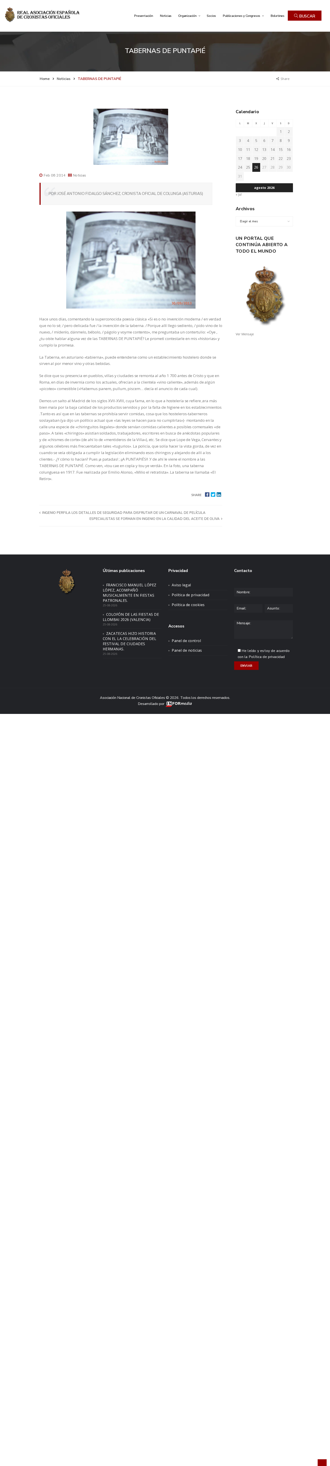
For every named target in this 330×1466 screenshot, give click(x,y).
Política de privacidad (190, 594)
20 (264, 158)
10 (240, 149)
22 (281, 158)
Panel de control (186, 640)
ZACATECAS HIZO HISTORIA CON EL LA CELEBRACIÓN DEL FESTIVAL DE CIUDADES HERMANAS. (129, 641)
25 (248, 167)
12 (256, 149)
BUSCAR (306, 16)
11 (248, 149)
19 (256, 158)
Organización (187, 15)
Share (285, 78)
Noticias (166, 15)
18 (248, 158)
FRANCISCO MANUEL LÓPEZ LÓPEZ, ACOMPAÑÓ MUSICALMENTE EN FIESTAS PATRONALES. (129, 593)
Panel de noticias (187, 650)
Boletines (277, 15)
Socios (211, 15)
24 (240, 167)
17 (240, 158)
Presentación (143, 15)
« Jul (239, 194)
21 (273, 158)
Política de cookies (188, 604)
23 (289, 158)
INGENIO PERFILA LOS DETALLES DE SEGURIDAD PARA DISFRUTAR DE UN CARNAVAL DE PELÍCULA (123, 512)
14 (273, 149)
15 (281, 149)
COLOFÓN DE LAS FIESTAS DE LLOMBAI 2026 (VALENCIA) (131, 617)
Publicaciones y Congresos (242, 15)
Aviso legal (181, 585)
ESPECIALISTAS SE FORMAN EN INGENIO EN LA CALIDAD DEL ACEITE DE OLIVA (154, 519)
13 (264, 149)
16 (289, 149)
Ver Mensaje (245, 334)
